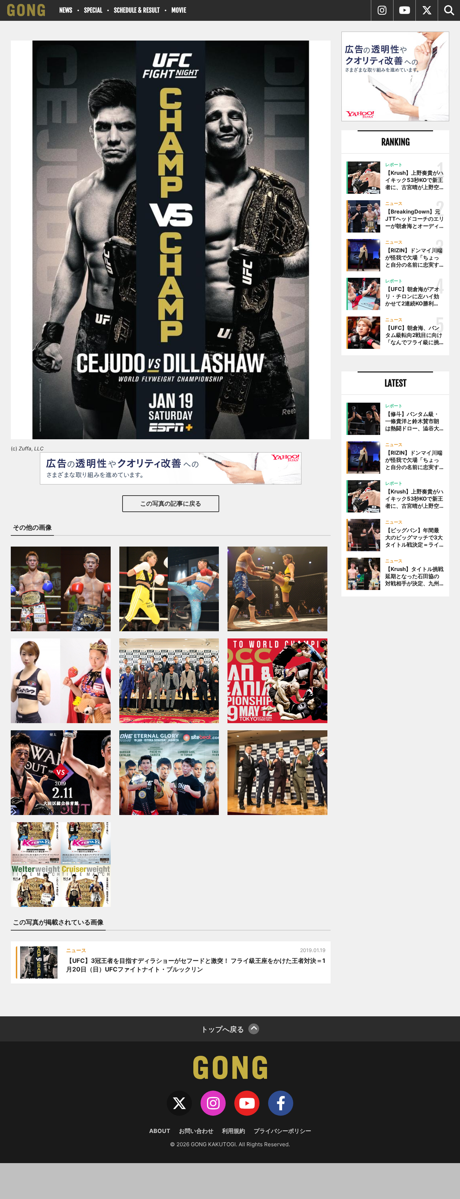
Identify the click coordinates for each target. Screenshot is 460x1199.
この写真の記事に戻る (170, 503)
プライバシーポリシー (282, 1130)
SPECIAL (93, 10)
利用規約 (233, 1130)
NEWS (65, 10)
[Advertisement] (395, 720)
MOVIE (178, 10)
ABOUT (159, 1130)
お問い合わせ (196, 1130)
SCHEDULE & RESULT (137, 10)
